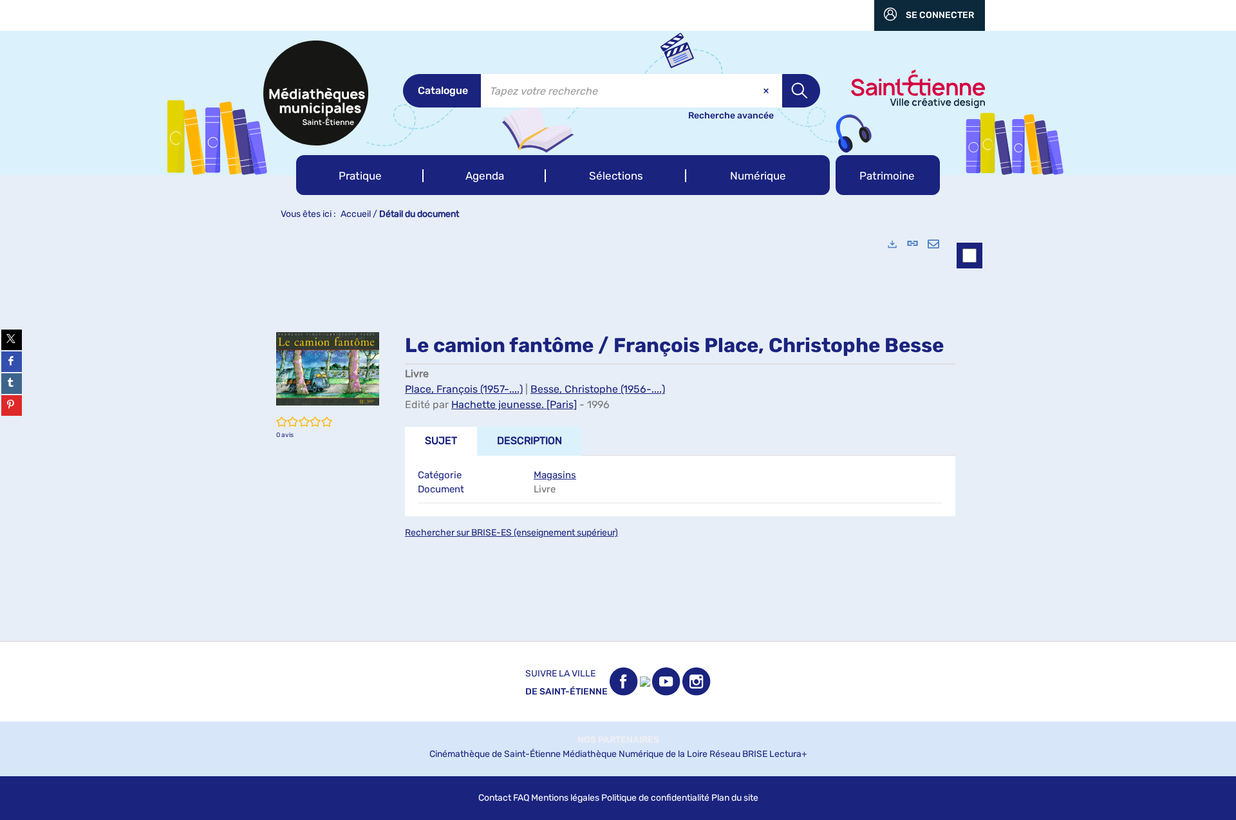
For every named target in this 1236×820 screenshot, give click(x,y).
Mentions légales (565, 797)
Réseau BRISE (738, 754)
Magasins (555, 475)
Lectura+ (788, 754)
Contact (494, 797)
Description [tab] (529, 440)
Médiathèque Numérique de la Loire (635, 754)
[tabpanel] (618, 434)
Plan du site (734, 797)
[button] (360, 175)
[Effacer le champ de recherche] (767, 90)
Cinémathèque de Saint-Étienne (495, 754)
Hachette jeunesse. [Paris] (514, 404)
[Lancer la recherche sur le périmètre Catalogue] (801, 90)
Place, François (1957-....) (464, 389)
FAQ (521, 797)
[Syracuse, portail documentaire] (315, 93)
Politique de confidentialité (655, 797)
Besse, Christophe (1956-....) (597, 389)
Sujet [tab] (441, 440)
